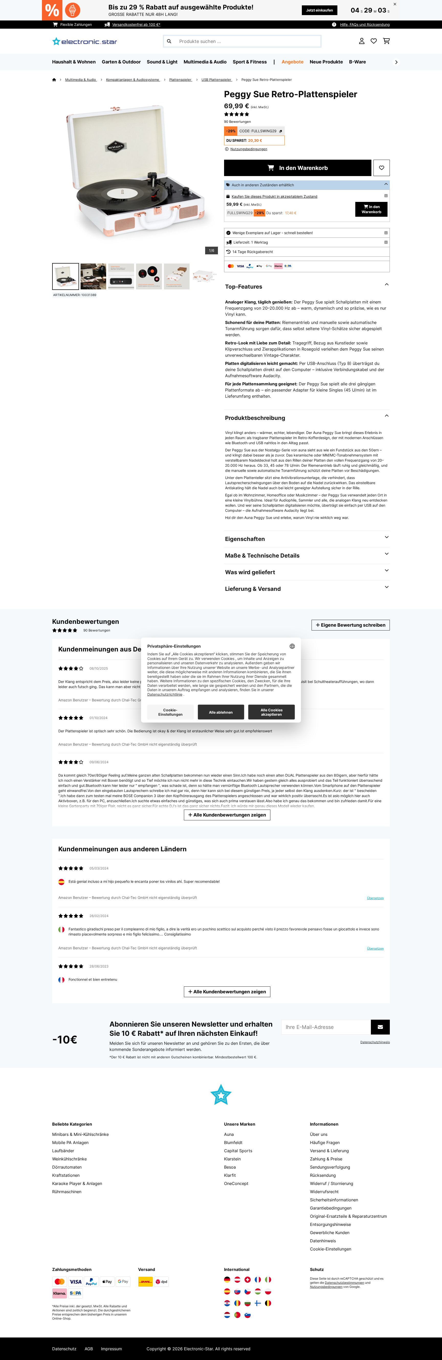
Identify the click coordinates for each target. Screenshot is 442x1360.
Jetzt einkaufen (319, 10)
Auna (229, 1134)
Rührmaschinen (66, 1191)
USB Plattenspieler (217, 80)
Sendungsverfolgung (330, 1167)
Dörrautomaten (67, 1167)
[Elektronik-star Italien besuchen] (268, 1280)
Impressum (111, 1348)
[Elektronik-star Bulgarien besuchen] (248, 1303)
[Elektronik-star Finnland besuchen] (258, 1303)
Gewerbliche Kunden (329, 1232)
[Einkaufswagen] (386, 41)
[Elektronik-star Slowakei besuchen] (237, 1291)
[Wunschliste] (374, 41)
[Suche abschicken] (169, 41)
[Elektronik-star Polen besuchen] (268, 1291)
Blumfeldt (233, 1142)
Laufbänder (63, 1150)
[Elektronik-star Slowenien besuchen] (248, 1315)
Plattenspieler (180, 80)
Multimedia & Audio (81, 80)
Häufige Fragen (325, 1142)
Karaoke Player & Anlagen (77, 1183)
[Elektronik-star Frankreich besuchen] (258, 1280)
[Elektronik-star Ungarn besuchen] (258, 1291)
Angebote (293, 61)
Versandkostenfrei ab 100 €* (136, 24)
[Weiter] (396, 62)
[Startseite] (58, 80)
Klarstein (232, 1158)
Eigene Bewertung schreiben (352, 625)
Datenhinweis (323, 1240)
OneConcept (236, 1183)
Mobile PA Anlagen (70, 1142)
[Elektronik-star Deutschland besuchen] (227, 1280)
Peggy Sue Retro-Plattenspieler (266, 80)
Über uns (318, 1134)
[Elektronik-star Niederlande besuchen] (227, 1315)
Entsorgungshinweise (330, 1224)
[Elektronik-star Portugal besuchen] (237, 1315)
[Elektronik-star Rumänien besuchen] (237, 1303)
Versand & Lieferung (329, 1150)
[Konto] (361, 41)
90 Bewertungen (237, 121)
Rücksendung (323, 1175)
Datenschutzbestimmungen (344, 1283)
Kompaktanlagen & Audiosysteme (133, 80)
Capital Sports (238, 1150)
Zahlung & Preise (326, 1158)
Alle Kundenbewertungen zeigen (229, 815)
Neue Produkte (326, 61)
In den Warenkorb (303, 168)
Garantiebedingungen (330, 1208)
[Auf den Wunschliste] (381, 168)
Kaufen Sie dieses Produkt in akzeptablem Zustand (274, 196)
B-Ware (357, 61)
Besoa (230, 1167)
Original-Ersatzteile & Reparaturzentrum (348, 1216)
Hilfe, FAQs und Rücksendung (365, 24)
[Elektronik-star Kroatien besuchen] (227, 1303)
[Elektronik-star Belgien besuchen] (268, 1303)
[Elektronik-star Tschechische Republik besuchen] (248, 1291)
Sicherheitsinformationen (334, 1199)
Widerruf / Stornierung (331, 1183)
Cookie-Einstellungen (330, 1249)
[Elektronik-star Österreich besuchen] (237, 1280)
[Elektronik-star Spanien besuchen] (227, 1291)
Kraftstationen (66, 1175)
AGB (89, 1348)
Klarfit (230, 1175)
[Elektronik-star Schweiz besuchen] (248, 1280)
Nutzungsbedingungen (326, 1287)
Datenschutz (64, 1348)
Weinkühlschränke (69, 1158)
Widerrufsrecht (324, 1191)
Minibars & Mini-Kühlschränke (80, 1134)
